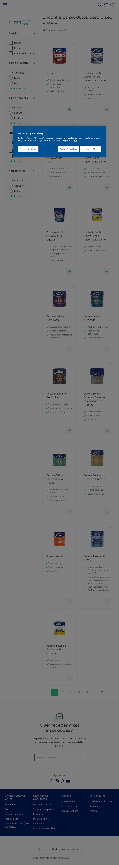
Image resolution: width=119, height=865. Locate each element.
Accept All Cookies (68, 149)
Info (75, 140)
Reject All (90, 149)
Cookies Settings (28, 149)
